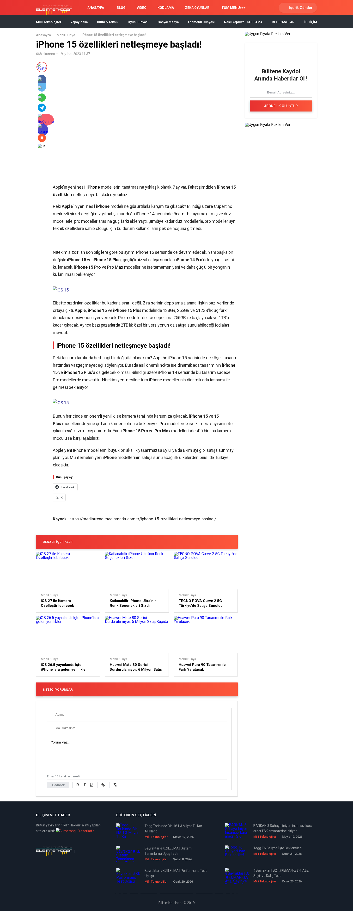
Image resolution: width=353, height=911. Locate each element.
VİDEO (141, 8)
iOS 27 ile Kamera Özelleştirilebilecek (57, 603)
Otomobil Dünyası (201, 22)
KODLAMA (166, 8)
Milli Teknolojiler (48, 22)
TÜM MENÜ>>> (233, 8)
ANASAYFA (95, 8)
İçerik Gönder (300, 8)
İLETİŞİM (310, 22)
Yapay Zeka (79, 22)
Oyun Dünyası (138, 22)
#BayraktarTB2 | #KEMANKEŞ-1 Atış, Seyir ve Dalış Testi (281, 873)
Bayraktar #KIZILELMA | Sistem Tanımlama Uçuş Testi (168, 850)
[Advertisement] (109, 176)
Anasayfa (43, 35)
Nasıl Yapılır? (234, 22)
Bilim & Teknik (107, 22)
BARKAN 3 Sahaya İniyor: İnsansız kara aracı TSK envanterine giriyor (282, 828)
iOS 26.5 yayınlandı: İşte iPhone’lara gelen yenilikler (64, 667)
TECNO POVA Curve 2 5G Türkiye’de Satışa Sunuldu (201, 603)
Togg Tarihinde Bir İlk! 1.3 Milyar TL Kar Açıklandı (173, 828)
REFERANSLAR (283, 22)
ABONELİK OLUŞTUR (281, 106)
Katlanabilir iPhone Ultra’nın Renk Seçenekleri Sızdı (133, 603)
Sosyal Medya (168, 22)
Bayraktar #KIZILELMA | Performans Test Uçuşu (176, 873)
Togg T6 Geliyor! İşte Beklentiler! (277, 848)
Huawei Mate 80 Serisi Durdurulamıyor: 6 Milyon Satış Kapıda (136, 667)
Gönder (58, 785)
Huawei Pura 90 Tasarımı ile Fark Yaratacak (202, 667)
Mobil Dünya (66, 35)
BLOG (121, 8)
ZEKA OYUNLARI (197, 8)
